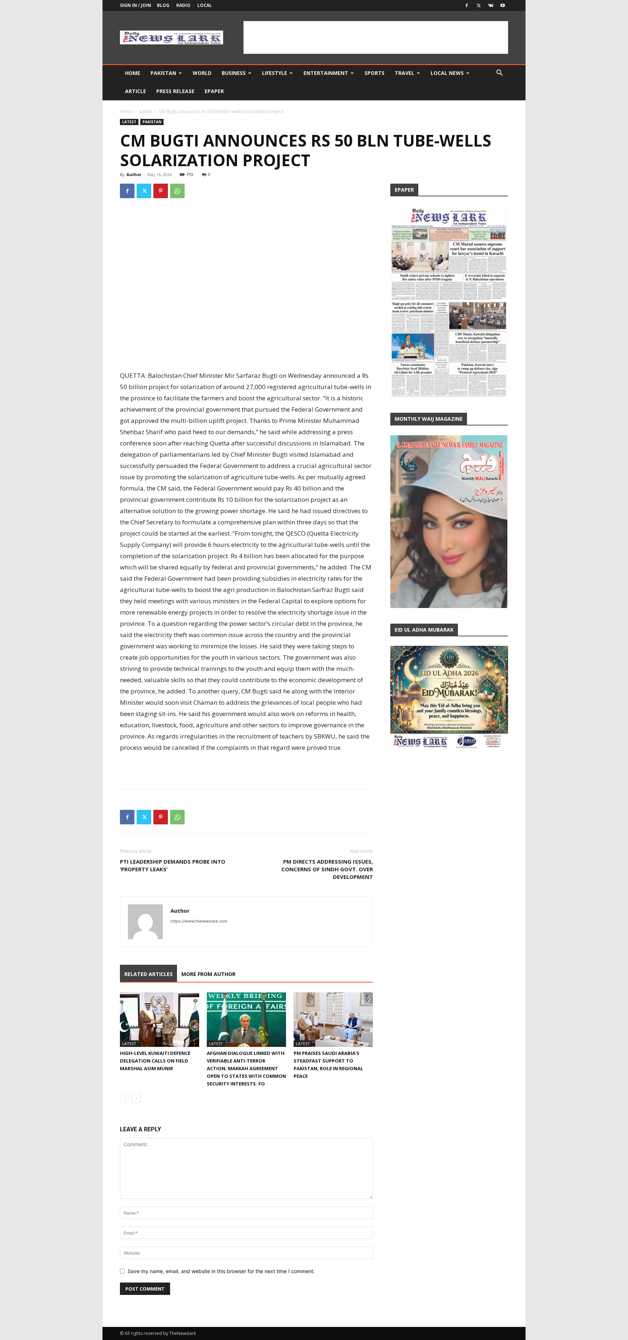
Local (204, 5)
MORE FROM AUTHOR (208, 974)
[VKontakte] (490, 5)
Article (135, 91)
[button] (499, 73)
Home (132, 72)
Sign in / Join (135, 5)
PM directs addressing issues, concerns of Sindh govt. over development (327, 869)
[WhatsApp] (177, 191)
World (202, 72)
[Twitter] (478, 5)
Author (133, 174)
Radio (183, 5)
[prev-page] (124, 1098)
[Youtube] (502, 5)
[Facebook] (466, 5)
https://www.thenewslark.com (199, 921)
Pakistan (163, 72)
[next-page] (136, 1098)
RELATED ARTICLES (148, 974)
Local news (447, 72)
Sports (375, 72)
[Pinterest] (160, 191)
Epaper (214, 91)
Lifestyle (274, 72)
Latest (146, 111)
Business (234, 72)
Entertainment (325, 72)
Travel (404, 72)
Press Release (175, 91)
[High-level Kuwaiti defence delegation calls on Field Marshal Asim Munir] (159, 1019)
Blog (163, 5)
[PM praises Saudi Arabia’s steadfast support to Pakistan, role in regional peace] (333, 1019)
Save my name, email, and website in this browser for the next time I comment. (221, 1271)
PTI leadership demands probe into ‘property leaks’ (172, 865)
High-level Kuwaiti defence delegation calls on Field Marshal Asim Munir (155, 1061)
